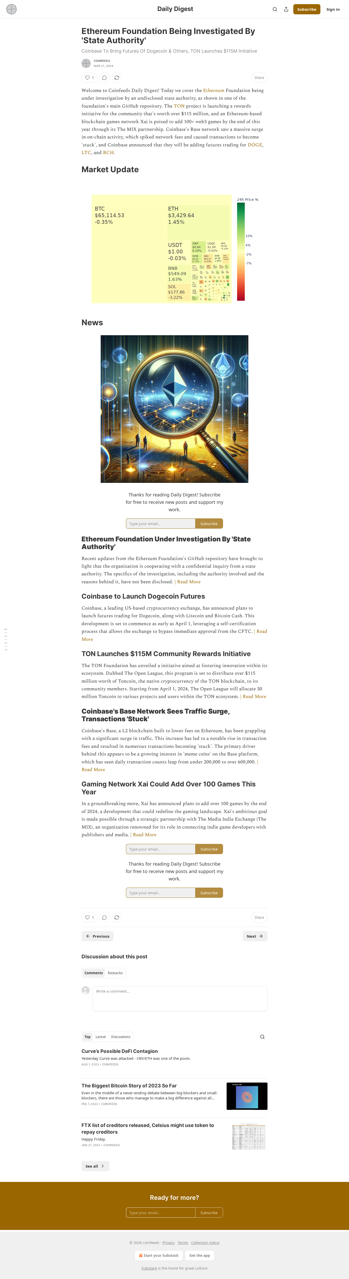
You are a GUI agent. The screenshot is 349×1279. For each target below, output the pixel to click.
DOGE (255, 145)
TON (180, 106)
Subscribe (306, 9)
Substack (149, 1268)
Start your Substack (161, 1255)
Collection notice (205, 1242)
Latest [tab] (101, 1036)
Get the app (199, 1255)
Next (251, 936)
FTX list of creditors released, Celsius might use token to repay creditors (148, 1128)
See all (92, 1166)
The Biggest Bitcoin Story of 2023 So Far (129, 1086)
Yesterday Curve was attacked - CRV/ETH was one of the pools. (136, 1058)
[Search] (275, 9)
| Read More (188, 582)
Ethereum (214, 90)
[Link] (74, 169)
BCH (108, 152)
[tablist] (104, 973)
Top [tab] (87, 1036)
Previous (101, 936)
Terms (183, 1242)
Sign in (333, 9)
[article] (174, 1061)
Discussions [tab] (120, 1036)
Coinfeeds (102, 61)
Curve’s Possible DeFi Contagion (120, 1051)
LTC (86, 152)
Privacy (168, 1242)
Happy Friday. (94, 1139)
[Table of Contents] (5, 639)
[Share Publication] (286, 9)
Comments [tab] (94, 973)
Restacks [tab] (115, 973)
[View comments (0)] (104, 78)
